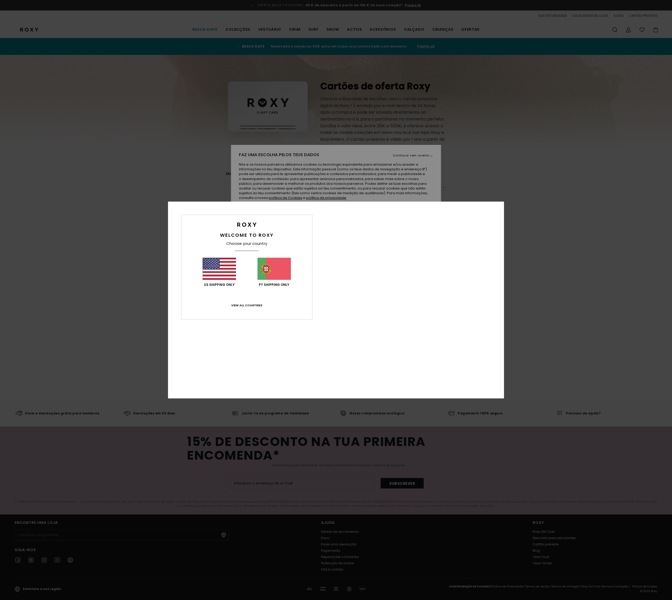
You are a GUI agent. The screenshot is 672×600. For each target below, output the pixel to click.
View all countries (246, 305)
